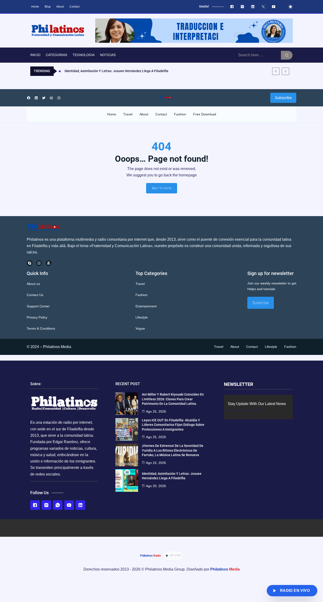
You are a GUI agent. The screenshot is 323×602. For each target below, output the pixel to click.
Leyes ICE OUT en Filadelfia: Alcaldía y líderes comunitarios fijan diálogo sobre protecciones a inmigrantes (173, 424)
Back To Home (161, 188)
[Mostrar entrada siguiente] (285, 71)
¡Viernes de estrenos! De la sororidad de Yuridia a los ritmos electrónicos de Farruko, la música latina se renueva (172, 450)
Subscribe (283, 98)
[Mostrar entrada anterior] (275, 71)
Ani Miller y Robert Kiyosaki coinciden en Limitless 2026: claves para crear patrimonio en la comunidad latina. (173, 399)
